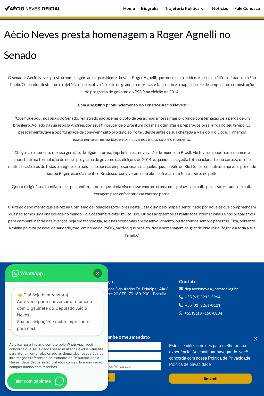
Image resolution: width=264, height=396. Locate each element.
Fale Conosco (247, 8)
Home (129, 8)
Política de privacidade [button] (190, 364)
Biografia (150, 8)
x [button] (255, 338)
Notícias (220, 8)
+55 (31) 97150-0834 (203, 313)
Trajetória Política (182, 8)
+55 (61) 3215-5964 (202, 296)
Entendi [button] (210, 378)
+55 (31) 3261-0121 (202, 305)
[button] (97, 273)
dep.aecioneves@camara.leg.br (211, 288)
